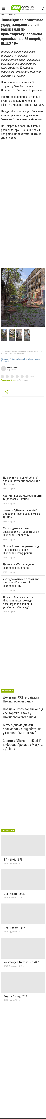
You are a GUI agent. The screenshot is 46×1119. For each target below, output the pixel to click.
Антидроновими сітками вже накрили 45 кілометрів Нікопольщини (21, 582)
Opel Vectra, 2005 (14, 894)
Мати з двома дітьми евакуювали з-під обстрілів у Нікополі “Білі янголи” (21, 532)
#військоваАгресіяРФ (18, 359)
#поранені (5, 361)
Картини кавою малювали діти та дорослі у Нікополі (22, 497)
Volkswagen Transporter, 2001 (22, 962)
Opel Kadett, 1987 (14, 928)
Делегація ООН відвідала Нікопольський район (18, 566)
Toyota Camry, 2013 (15, 996)
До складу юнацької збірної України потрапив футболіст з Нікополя (21, 481)
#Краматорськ (34, 359)
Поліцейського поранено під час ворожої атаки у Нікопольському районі (21, 550)
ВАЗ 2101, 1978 (13, 859)
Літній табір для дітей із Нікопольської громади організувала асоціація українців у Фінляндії (18, 602)
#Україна (4, 359)
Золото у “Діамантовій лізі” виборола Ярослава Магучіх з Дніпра (21, 514)
